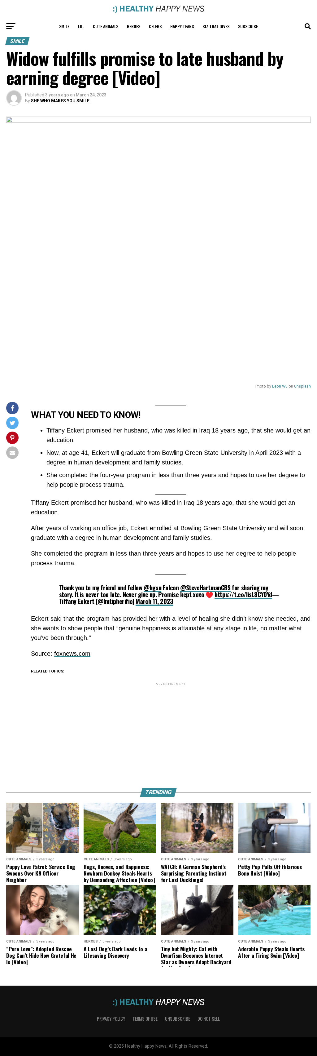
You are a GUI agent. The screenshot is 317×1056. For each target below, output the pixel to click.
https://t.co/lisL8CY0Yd (243, 594)
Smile (64, 26)
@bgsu (152, 587)
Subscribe (248, 26)
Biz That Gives (215, 26)
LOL (81, 26)
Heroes (133, 26)
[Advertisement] (170, 730)
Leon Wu (280, 386)
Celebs (155, 26)
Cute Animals (105, 26)
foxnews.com (72, 653)
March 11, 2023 (154, 601)
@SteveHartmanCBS (205, 587)
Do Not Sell (209, 1018)
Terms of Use (145, 1018)
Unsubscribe (177, 1018)
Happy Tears (182, 26)
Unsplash (302, 386)
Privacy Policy (111, 1018)
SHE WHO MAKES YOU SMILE (60, 100)
